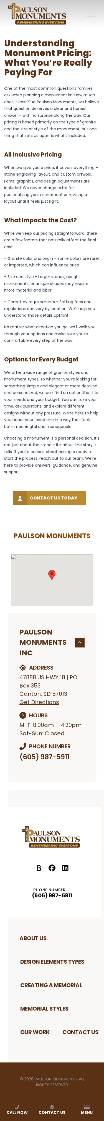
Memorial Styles (44, 1008)
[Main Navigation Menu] (91, 14)
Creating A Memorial (51, 985)
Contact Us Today (53, 498)
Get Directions (39, 702)
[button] (51, 575)
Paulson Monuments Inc (43, 642)
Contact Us (80, 1032)
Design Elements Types (52, 962)
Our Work (35, 1032)
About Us (33, 938)
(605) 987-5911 (44, 757)
